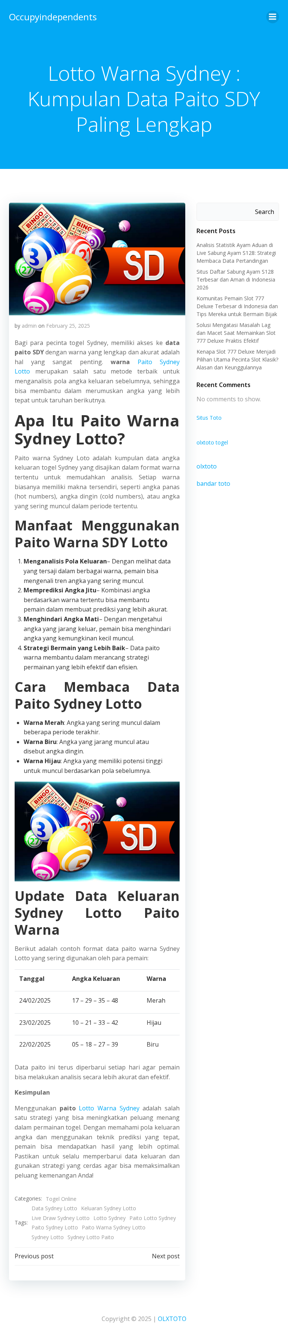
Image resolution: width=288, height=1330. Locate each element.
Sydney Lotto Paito (91, 1237)
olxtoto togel (212, 442)
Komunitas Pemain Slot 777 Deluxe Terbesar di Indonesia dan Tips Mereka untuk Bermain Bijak (237, 306)
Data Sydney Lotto (54, 1208)
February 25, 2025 (68, 325)
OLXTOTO (172, 1319)
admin (29, 325)
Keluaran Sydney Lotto (108, 1208)
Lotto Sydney (109, 1218)
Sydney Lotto (48, 1237)
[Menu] (272, 17)
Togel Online (61, 1198)
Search (264, 212)
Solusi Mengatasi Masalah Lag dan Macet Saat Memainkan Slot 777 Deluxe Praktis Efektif (236, 332)
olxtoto (206, 466)
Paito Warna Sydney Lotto (114, 1227)
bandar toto (213, 483)
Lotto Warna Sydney (109, 1108)
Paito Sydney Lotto (55, 1227)
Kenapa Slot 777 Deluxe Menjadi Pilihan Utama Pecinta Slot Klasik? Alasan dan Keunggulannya (237, 359)
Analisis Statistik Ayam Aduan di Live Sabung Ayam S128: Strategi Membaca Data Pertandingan (236, 252)
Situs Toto (209, 417)
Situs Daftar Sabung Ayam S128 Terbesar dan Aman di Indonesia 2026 (235, 279)
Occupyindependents (53, 17)
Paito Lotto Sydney (152, 1218)
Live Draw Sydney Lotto (61, 1218)
